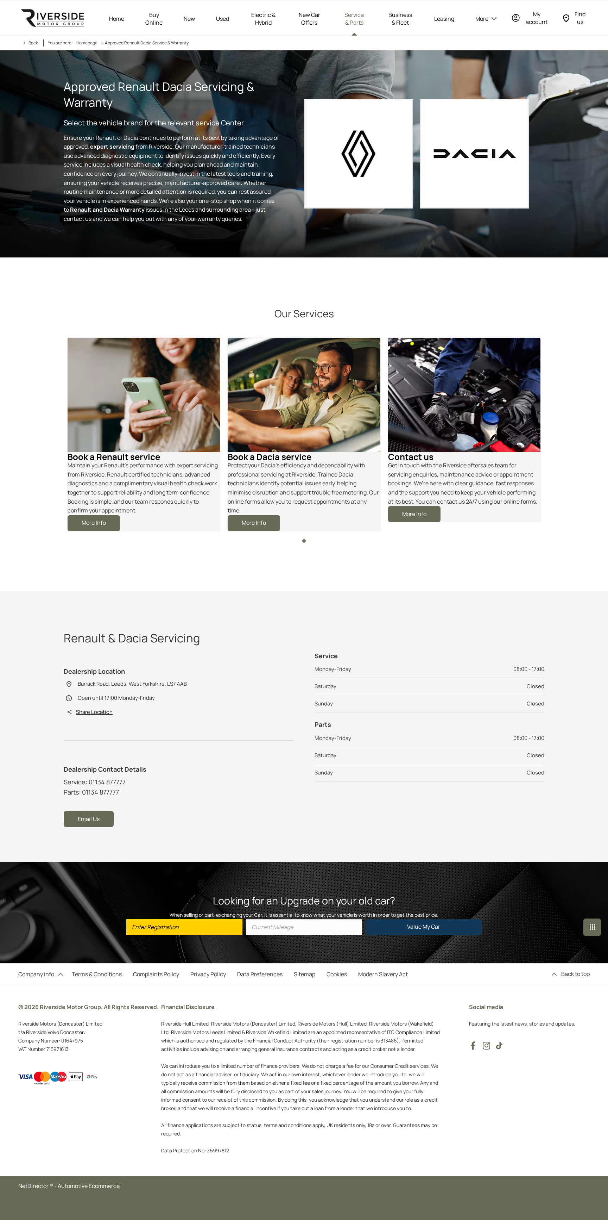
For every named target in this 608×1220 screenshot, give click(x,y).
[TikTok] (499, 1045)
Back (33, 43)
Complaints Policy (156, 974)
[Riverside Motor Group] (52, 18)
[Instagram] (486, 1045)
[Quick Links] (592, 927)
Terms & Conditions (97, 974)
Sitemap (304, 974)
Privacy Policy (208, 974)
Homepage (86, 43)
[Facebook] (473, 1045)
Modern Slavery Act (383, 974)
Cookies (337, 974)
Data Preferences (260, 974)
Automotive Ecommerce (89, 1186)
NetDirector (34, 1186)
